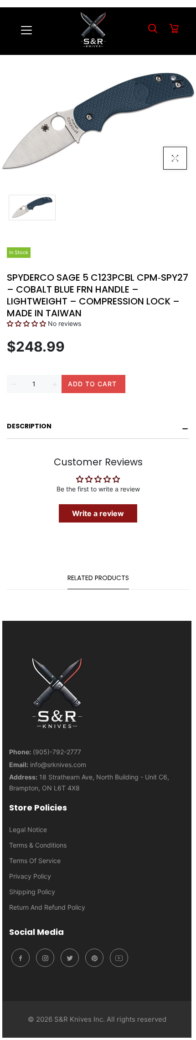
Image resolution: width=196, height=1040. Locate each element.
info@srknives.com (58, 764)
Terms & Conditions (38, 845)
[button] (27, 323)
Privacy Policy (30, 876)
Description (29, 426)
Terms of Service (35, 860)
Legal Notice (28, 829)
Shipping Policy (32, 892)
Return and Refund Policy (47, 907)
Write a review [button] (98, 513)
